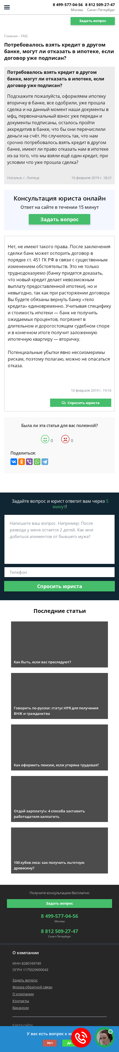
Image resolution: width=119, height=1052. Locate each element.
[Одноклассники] (21, 461)
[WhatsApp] (37, 461)
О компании (23, 993)
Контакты (20, 1000)
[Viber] (29, 461)
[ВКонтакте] (14, 461)
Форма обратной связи (32, 987)
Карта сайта (22, 1025)
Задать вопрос (92, 20)
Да (69, 1043)
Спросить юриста (84, 402)
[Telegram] (45, 461)
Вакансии (20, 1007)
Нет (50, 1043)
